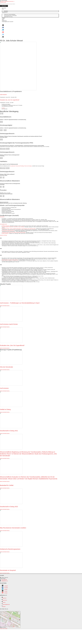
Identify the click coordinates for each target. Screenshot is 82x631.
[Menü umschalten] (30, 13)
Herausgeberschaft (3, 224)
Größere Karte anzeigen (3, 628)
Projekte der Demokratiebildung (9, 14)
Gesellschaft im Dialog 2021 (9, 430)
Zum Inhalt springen (3, 0)
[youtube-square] (3, 32)
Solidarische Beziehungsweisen (10, 549)
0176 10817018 (4, 579)
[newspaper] (3, 37)
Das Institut (4, 8)
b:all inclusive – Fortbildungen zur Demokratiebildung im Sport (19, 303)
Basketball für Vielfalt (6, 485)
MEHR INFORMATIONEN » (5, 305)
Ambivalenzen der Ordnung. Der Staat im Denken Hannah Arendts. (14, 232)
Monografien (2, 216)
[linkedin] (3, 30)
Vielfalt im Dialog (5, 409)
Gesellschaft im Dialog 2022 (9, 506)
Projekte (3, 17)
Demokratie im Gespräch (8, 570)
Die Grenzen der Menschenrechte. (8, 230)
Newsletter (6, 11)
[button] (29, 216)
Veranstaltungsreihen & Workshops (10, 15)
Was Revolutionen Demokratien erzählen (13, 528)
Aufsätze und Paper (3, 235)
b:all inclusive (3, 94)
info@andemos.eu (4, 580)
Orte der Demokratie (6, 367)
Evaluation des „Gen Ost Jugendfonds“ (9, 100)
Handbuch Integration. (6, 225)
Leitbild (3, 18)
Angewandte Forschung (8, 16)
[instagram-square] (3, 25)
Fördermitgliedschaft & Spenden (7, 21)
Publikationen (4, 20)
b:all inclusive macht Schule (9, 324)
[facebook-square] (3, 27)
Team (3, 19)
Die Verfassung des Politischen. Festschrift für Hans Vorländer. (13, 226)
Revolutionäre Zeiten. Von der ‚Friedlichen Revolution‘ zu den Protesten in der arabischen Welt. (19, 228)
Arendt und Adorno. (5, 233)
